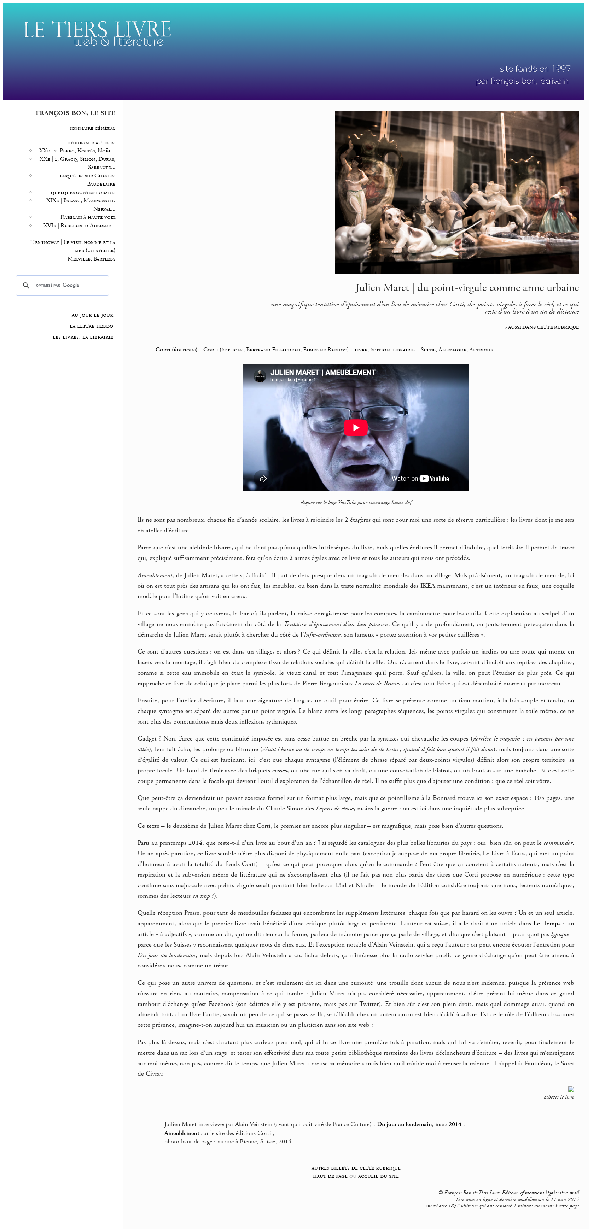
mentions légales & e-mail (552, 1192)
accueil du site (378, 1176)
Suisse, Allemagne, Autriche (457, 349)
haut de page (330, 1176)
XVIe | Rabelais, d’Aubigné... (79, 225)
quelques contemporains (83, 192)
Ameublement (181, 1133)
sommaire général (92, 128)
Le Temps (547, 923)
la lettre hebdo (91, 326)
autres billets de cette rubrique (356, 1168)
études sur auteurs (91, 142)
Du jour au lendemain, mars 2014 (419, 1124)
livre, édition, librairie (385, 349)
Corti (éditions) (176, 349)
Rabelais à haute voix (87, 217)
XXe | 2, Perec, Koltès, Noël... (77, 150)
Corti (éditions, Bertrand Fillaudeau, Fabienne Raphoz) (276, 349)
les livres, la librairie (83, 337)
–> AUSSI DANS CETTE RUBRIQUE (540, 327)
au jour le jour (92, 315)
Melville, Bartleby (91, 259)
